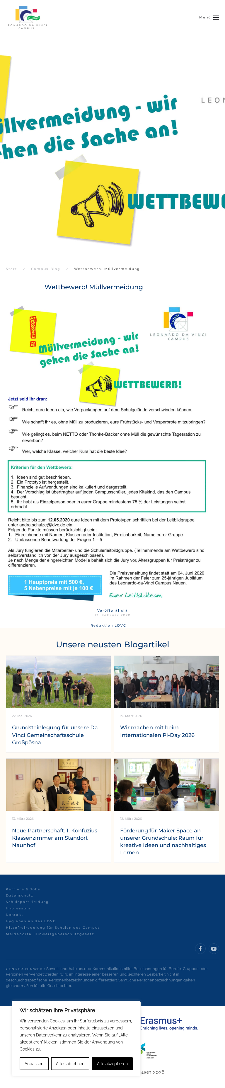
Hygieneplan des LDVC (31, 921)
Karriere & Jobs (23, 889)
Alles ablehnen (70, 1063)
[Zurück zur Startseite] (26, 17)
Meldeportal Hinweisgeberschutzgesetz (50, 934)
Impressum (18, 908)
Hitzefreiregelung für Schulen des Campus (53, 928)
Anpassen (34, 1063)
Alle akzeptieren (112, 1063)
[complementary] (76, 1038)
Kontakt (14, 915)
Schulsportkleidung (27, 902)
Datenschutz (19, 895)
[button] (209, 17)
